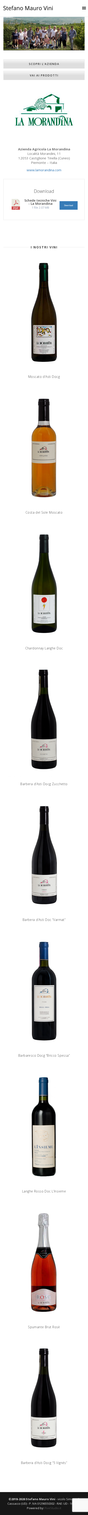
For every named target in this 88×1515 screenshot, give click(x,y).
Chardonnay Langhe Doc (44, 648)
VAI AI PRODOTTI (44, 75)
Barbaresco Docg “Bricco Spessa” (44, 1055)
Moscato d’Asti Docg (44, 376)
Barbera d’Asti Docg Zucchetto (43, 784)
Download (68, 205)
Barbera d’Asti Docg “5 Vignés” (44, 1463)
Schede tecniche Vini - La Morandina (40, 202)
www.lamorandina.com (44, 170)
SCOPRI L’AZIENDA (44, 64)
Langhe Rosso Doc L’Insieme (44, 1191)
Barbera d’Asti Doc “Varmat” (44, 920)
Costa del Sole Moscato (44, 512)
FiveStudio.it (53, 1508)
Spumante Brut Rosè (44, 1327)
